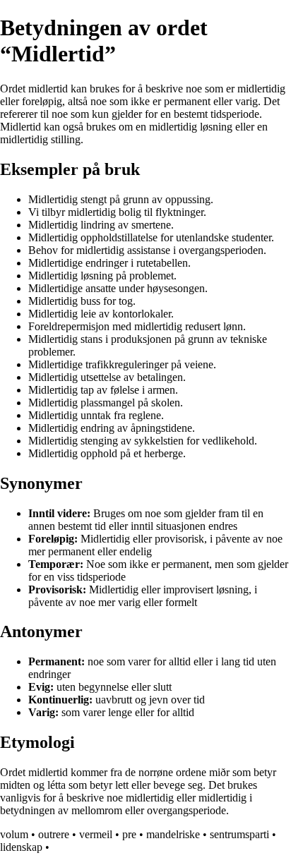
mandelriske (173, 834)
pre (129, 834)
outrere (53, 834)
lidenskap (21, 847)
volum (14, 834)
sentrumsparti (239, 834)
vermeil (95, 834)
